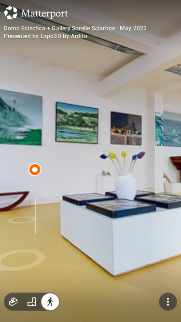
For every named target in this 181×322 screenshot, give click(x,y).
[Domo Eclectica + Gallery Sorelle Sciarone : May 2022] (90, 161)
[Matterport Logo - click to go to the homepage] (36, 12)
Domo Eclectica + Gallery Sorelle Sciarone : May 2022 (75, 28)
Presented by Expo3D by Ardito (45, 36)
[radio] (13, 301)
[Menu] (168, 302)
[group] (32, 302)
